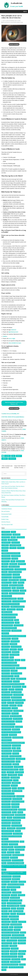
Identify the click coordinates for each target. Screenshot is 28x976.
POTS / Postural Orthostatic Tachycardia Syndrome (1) (12, 873)
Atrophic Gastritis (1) (7, 569)
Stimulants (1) (20, 913)
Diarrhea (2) (13, 649)
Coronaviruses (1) (16, 630)
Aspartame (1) (22, 563)
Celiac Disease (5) (6, 601)
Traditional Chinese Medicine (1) (10, 932)
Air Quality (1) (15, 542)
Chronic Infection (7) (7, 620)
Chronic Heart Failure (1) (8, 617)
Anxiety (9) (14, 558)
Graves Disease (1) (18, 710)
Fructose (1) (11, 702)
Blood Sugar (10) (6, 587)
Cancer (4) (22, 590)
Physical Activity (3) (17, 860)
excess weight (12, 338)
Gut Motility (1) (6, 713)
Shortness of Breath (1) (15, 900)
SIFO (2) (3, 905)
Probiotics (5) (16, 879)
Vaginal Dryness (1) (12, 940)
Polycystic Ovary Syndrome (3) (15, 862)
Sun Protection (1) (13, 916)
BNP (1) (13, 587)
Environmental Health (6, 514)
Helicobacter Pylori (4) (8, 721)
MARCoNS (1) (14, 785)
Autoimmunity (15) (6, 574)
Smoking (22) (20, 908)
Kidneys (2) (15, 764)
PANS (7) (4, 852)
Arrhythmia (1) (20, 561)
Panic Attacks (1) (20, 849)
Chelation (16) (5, 606)
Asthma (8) (4, 566)
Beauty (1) (4, 579)
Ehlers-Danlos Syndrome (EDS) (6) (10, 665)
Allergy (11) (5, 547)
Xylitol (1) (22, 964)
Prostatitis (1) (5, 881)
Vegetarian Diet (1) (7, 943)
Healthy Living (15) (6, 718)
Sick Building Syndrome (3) (14, 903)
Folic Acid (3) (19, 689)
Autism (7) (4, 571)
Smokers (5, 336)
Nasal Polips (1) (11, 828)
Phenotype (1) (14, 857)
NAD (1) (3, 828)
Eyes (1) (13, 678)
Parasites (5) (11, 852)
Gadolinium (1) (19, 702)
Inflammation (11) (6, 753)
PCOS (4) (17, 852)
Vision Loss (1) (21, 943)
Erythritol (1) (5, 678)
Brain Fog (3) (20, 587)
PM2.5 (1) (4, 862)
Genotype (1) (13, 705)
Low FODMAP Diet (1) (7, 780)
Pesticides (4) (5, 857)
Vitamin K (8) (22, 953)
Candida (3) (5, 593)
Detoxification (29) (16, 646)
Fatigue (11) (16, 681)
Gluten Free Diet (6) (7, 710)
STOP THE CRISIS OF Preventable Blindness (12, 416)
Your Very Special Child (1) (16, 967)
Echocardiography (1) (7, 660)
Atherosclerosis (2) (14, 566)
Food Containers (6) (7, 694)
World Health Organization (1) (10, 964)
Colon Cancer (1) (18, 625)
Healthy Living (20, 22)
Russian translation (14, 44)
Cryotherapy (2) (6, 638)
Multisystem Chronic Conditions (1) (11, 820)
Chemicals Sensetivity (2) (17, 606)
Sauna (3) (13, 889)
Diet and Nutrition (6, 22)
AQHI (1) (13, 561)
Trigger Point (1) (6, 935)
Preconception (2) (6, 876)
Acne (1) (13, 531)
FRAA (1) (4, 702)
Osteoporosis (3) (13, 844)
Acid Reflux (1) (5, 531)
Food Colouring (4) (16, 692)
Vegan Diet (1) (22, 940)
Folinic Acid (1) (6, 692)
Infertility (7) (16, 750)
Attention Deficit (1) (20, 569)
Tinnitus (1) (5, 927)
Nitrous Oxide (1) (17, 833)
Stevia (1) (13, 913)
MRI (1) (3, 817)
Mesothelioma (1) (17, 798)
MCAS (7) (14, 788)
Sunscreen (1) (5, 919)
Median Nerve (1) (6, 790)
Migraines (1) (15, 806)
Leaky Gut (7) (10, 772)
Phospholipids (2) (6, 860)
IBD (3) (13, 748)
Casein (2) (20, 598)
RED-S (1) (4, 884)
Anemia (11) (4, 550)
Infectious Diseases (5, 522)
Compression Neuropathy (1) (9, 627)
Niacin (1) (18, 830)
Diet (13, 455)
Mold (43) (20, 812)
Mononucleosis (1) (20, 814)
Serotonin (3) (5, 897)
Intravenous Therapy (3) (8, 761)
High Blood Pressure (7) (8, 726)
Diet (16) (20, 649)
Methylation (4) (6, 801)
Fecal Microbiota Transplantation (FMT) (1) (13, 684)
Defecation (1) (5, 641)
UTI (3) (3, 940)
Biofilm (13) (5, 585)
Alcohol (7, 455)
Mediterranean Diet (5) (8, 793)
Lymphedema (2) (16, 782)
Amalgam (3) (21, 547)
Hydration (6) (13, 734)
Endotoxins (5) (5, 670)
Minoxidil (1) (22, 809)
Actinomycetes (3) (6, 534)
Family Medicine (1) (7, 681)
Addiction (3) (16, 534)
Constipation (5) (6, 630)
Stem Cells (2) (5, 913)
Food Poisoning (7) (18, 694)
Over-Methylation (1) (7, 846)
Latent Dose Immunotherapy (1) (10, 769)
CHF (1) (3, 609)
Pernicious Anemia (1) (18, 854)
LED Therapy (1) (19, 772)
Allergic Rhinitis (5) (15, 545)
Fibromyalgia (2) (16, 686)
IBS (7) (18, 748)
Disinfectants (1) (6, 652)
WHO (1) (23, 959)
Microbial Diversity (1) (18, 801)
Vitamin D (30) (5, 953)
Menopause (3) (20, 796)
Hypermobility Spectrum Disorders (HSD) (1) (13, 742)
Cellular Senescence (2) (19, 601)
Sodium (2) (4, 911)
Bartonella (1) (16, 577)
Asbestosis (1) (13, 563)
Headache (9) (5, 716)
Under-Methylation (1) (18, 935)
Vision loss (12, 458)
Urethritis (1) (5, 937)
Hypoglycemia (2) (6, 745)
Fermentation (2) (6, 686)
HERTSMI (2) (18, 721)
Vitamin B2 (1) (14, 948)
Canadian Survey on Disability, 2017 (10, 413)
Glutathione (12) (6, 708)
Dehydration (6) (15, 641)
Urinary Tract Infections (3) (18, 937)
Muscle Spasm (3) (6, 822)
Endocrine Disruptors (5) (8, 668)
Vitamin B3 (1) (5, 951)
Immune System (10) (6, 750)
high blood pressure (13, 332)
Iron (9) (18, 761)
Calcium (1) (15, 590)
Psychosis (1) (22, 881)
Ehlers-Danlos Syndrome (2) (9, 662)
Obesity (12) (5, 838)
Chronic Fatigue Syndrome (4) (9, 614)
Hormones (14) (15, 729)
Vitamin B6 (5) (14, 951)
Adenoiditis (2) (5, 537)
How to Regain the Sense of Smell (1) (11, 732)
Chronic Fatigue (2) (7, 611)
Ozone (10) (4, 849)
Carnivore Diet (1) (6, 595)
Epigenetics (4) (5, 673)
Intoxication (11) (20, 758)
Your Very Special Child (6, 524)
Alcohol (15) (5, 545)
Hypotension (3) (16, 745)
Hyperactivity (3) (6, 737)
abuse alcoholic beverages (15, 342)
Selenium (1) (21, 895)
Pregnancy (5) (16, 876)
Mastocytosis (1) (6, 788)
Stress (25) (4, 916)
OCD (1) (21, 841)
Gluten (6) (14, 708)
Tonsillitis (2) (18, 927)
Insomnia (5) (5, 756)
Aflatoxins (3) (20, 537)
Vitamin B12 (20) (5, 948)
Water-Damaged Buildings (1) (9, 956)
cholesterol (13, 329)
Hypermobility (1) (6, 740)
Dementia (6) (5, 643)
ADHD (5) (13, 537)
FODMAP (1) (4, 689)
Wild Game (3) (5, 961)
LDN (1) (3, 772)
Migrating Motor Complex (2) (9, 809)
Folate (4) (11, 689)
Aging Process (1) (12, 539)
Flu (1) (24, 686)
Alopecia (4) (13, 547)
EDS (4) (23, 660)
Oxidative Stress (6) (20, 846)
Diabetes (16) (5, 649)
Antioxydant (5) (6, 558)
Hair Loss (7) (15, 713)
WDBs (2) (20, 956)
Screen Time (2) (5, 895)
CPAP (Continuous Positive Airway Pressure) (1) (13, 636)
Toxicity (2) (17, 929)
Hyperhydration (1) (17, 737)
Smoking (5, 458)
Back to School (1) (6, 577)
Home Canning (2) (6, 729)
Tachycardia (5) (6, 921)
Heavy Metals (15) (17, 718)
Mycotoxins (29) (6, 825)
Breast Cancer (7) (6, 590)
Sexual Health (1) (15, 897)
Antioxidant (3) (6, 555)
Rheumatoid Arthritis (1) (13, 887)
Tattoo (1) (14, 921)
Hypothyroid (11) (6, 748)
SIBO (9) (3, 903)
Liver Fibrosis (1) (12, 774)
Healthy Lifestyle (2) (15, 716)
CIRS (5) (16, 620)
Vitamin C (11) (22, 951)
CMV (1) (17, 622)
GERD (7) (20, 705)
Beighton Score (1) (13, 579)
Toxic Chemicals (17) (7, 929)
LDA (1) (21, 769)
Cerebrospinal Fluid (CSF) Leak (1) (10, 603)
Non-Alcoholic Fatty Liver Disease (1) (11, 836)
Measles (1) (21, 788)
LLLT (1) (20, 774)
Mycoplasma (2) (16, 822)
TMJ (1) (11, 927)
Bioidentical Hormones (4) (16, 585)
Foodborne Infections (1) (18, 700)
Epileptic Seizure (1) (16, 673)
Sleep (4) (13, 908)
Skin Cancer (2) (6, 908)
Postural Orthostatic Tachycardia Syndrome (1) (13, 866)
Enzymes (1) (14, 670)
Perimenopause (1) (6, 854)
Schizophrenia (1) (6, 892)
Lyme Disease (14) (6, 782)
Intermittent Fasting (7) (8, 758)
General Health (13, 22)
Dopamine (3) (5, 654)
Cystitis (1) (15, 638)
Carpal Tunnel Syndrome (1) (9, 598)
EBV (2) (11, 657)
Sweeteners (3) (14, 919)
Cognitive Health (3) (7, 625)
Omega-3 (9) (4, 844)
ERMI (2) (17, 676)
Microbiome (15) (6, 804)
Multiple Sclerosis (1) (19, 817)
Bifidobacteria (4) (6, 582)
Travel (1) (23, 932)
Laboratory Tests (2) (7, 766)
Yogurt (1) (4, 967)
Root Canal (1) (5, 889)
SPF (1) (10, 911)
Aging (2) (4, 539)
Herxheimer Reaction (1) (8, 724)
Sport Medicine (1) (18, 911)
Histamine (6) (19, 726)
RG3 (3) (3, 887)
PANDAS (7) (11, 849)
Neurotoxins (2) (21, 828)
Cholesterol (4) (11, 609)
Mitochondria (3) (6, 812)
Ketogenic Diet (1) (6, 764)
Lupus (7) (16, 780)
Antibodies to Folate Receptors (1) (11, 553)
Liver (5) (4, 774)
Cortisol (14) (5, 633)
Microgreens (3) (6, 806)
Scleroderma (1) (17, 892)
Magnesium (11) (5, 785)
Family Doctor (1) (21, 678)
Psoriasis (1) (14, 881)
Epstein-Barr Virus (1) (7, 676)
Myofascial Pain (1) (16, 825)
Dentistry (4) (13, 643)
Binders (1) (21, 582)
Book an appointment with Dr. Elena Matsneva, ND (14, 403)
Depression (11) (5, 646)
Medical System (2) (17, 790)
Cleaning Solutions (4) (7, 622)
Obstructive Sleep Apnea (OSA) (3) (10, 841)
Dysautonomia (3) (14, 654)
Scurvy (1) (13, 895)
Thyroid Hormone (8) (16, 924)
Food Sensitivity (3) (16, 697)
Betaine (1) (22, 579)
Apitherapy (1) (5, 561)
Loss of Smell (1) (15, 777)
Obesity (19, 455)
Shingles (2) (5, 900)
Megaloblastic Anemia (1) (8, 796)
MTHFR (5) (9, 817)
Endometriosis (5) (21, 668)
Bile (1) (14, 582)
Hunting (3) (5, 734)
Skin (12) (23, 905)
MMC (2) (14, 812)
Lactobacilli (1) (19, 766)
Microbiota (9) (15, 804)
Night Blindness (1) (6, 833)
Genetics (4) (5, 705)
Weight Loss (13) (16, 959)
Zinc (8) (4, 969)
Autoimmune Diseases (6, 508)
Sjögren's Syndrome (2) (13, 905)
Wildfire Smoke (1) (15, 961)
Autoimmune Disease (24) (15, 571)
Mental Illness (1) (6, 798)
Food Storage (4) (6, 700)
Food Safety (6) (5, 697)
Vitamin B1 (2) (13, 945)
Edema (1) (17, 660)
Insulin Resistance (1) (15, 756)
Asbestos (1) (5, 563)
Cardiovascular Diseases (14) (17, 593)
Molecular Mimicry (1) (8, 814)
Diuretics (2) (15, 652)
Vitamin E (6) (14, 953)
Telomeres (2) (5, 924)
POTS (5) (4, 869)
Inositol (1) (15, 753)
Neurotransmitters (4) (8, 830)
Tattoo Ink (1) (22, 921)
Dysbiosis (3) (5, 657)
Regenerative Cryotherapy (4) (15, 884)
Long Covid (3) (5, 777)
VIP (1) (15, 943)
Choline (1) (19, 609)
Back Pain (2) (16, 574)
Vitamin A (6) (5, 945)
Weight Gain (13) (6, 959)
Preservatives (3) (6, 879)
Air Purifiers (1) (6, 542)
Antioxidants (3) (16, 555)
